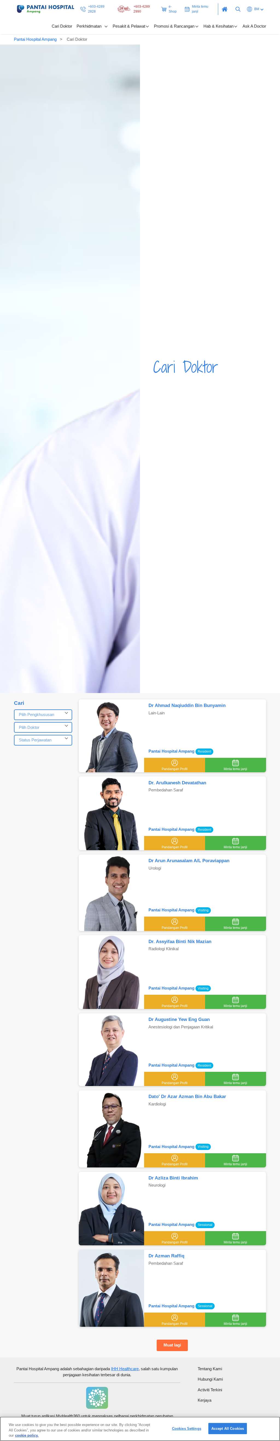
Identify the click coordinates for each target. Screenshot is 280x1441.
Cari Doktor (62, 26)
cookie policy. (27, 1435)
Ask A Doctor (254, 26)
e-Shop (173, 9)
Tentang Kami (210, 1368)
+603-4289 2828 (96, 9)
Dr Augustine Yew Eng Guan (179, 1019)
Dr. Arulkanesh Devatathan (177, 782)
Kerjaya (204, 1400)
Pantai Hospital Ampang (35, 39)
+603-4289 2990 (141, 9)
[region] (140, 1429)
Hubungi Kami (210, 1379)
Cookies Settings (186, 1429)
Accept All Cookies (227, 1429)
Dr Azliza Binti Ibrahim (173, 1178)
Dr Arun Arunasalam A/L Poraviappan (188, 860)
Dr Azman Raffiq (166, 1255)
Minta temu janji (200, 9)
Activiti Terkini (210, 1389)
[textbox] (43, 715)
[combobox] (43, 714)
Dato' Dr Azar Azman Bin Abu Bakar (187, 1096)
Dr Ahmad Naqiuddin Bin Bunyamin (187, 705)
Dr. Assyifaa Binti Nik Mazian (179, 941)
